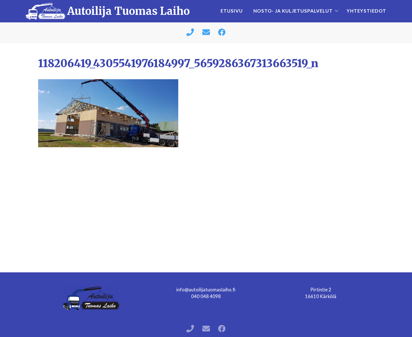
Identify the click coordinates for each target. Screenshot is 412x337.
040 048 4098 (206, 296)
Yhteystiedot (366, 11)
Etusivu (232, 11)
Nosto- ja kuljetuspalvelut (293, 11)
